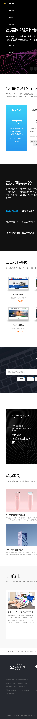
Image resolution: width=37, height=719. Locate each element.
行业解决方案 (13, 38)
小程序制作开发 (11, 693)
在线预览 (15, 285)
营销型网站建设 (11, 683)
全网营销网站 (22, 686)
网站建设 (11, 10)
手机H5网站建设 (11, 690)
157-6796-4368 (20, 667)
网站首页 (11, 3)
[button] (31, 69)
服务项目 (11, 31)
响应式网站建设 (11, 686)
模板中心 (11, 17)
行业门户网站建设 (23, 690)
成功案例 (11, 24)
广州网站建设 (29, 651)
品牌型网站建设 (23, 680)
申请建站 (22, 285)
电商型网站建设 (23, 683)
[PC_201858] (18, 313)
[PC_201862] (18, 283)
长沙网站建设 (19, 651)
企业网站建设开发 (11, 680)
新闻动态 (11, 45)
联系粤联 (11, 52)
